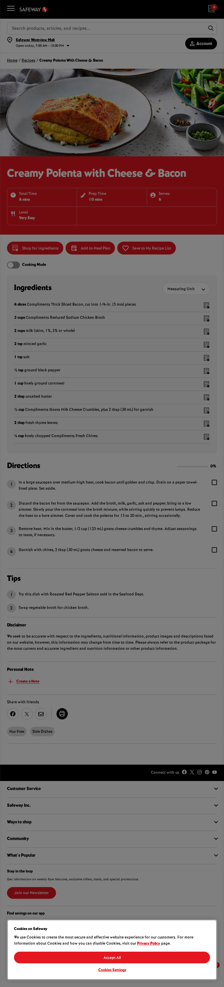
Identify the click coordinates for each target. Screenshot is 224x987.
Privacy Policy (148, 944)
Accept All (112, 958)
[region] (112, 950)
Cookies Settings (112, 970)
